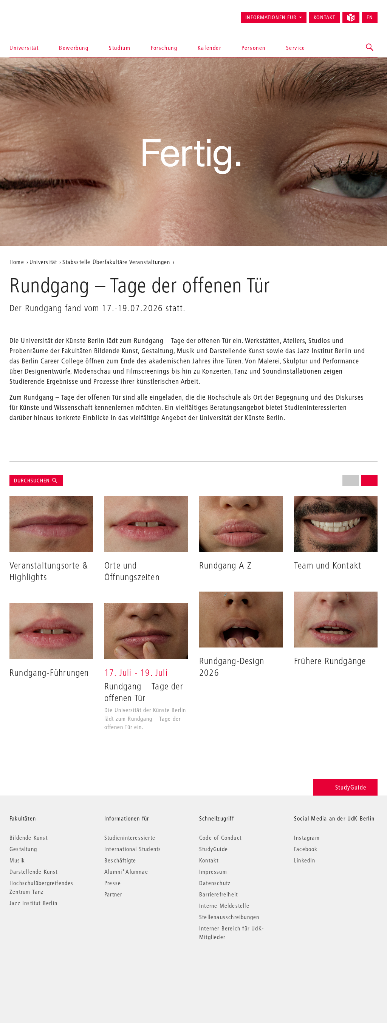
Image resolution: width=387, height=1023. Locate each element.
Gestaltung (23, 849)
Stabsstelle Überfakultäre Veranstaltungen (116, 262)
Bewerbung (73, 47)
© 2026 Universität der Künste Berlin (48, 969)
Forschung (164, 47)
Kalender (209, 47)
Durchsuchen (32, 480)
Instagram (307, 837)
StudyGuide (350, 787)
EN (370, 17)
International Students (132, 849)
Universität (24, 47)
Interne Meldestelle (224, 905)
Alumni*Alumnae (126, 871)
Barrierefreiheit (218, 894)
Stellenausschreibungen (229, 917)
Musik (17, 860)
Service (295, 47)
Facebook (306, 849)
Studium (119, 47)
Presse (112, 883)
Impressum (213, 871)
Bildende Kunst (28, 837)
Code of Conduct (220, 837)
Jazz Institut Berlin (33, 903)
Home (16, 262)
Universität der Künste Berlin (39, 14)
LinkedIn (305, 860)
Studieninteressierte (129, 837)
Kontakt (324, 17)
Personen (253, 47)
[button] (370, 47)
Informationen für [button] (270, 17)
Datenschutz (215, 883)
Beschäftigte (120, 860)
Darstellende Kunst (33, 871)
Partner (113, 894)
